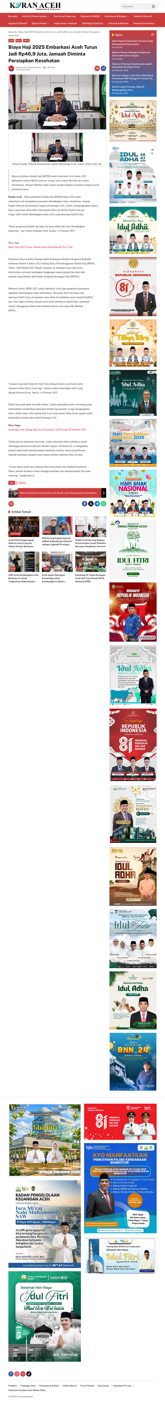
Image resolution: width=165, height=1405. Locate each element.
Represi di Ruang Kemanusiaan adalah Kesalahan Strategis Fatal (132, 65)
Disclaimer (103, 1385)
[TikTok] (28, 1374)
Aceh (11, 41)
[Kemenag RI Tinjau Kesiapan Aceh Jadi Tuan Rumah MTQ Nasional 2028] (90, 562)
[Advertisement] (57, 342)
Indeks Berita (70, 1385)
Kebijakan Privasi (122, 1385)
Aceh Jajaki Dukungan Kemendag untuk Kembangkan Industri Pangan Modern (53, 578)
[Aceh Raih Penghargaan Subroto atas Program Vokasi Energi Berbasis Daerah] (23, 526)
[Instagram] (16, 1374)
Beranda (12, 32)
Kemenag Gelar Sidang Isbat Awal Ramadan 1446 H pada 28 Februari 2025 (47, 429)
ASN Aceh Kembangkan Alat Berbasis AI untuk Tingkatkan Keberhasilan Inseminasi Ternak (23, 578)
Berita (22, 483)
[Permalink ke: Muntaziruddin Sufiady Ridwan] (12, 68)
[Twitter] (91, 503)
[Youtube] (22, 1374)
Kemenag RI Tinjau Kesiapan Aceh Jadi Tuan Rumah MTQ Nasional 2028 (90, 578)
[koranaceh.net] (35, 6)
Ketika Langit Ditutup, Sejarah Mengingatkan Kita (128, 88)
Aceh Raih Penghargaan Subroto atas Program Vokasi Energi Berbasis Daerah (21, 543)
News (18, 41)
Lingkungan (15, 534)
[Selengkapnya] (152, 34)
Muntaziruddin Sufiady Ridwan (28, 67)
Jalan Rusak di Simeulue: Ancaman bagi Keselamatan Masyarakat (132, 42)
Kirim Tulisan (87, 1385)
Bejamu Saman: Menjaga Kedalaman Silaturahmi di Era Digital (131, 54)
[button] (153, 6)
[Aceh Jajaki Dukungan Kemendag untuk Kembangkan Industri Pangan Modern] (57, 562)
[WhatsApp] (103, 503)
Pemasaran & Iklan (49, 1385)
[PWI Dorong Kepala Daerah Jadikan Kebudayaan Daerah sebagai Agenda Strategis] (57, 525)
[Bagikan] (103, 68)
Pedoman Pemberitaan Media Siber (27, 1390)
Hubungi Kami (28, 1385)
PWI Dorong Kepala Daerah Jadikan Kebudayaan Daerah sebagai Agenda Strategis (57, 541)
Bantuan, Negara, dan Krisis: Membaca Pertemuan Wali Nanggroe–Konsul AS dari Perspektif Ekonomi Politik (132, 77)
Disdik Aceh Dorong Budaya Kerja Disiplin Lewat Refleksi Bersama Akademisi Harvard (90, 543)
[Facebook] (84, 503)
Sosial (26, 41)
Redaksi (12, 1385)
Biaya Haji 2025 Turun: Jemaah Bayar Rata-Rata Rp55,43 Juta (40, 247)
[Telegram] (97, 503)
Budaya (47, 532)
